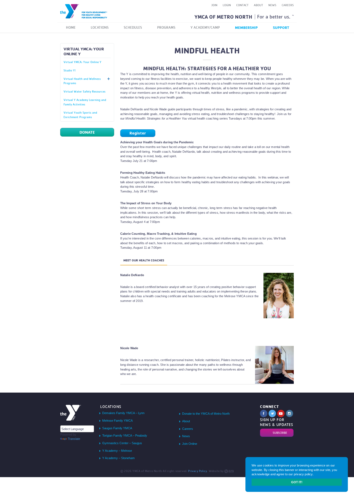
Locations (100, 27)
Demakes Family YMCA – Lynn (123, 413)
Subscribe (280, 432)
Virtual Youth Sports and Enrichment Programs (80, 115)
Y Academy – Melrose (117, 450)
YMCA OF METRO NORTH (223, 17)
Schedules (133, 27)
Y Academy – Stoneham (118, 458)
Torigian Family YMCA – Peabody (124, 435)
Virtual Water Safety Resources (85, 91)
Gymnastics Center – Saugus (122, 443)
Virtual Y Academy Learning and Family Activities (85, 102)
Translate (74, 438)
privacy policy (303, 474)
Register (137, 133)
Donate (87, 132)
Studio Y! (70, 70)
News (272, 5)
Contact (242, 5)
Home (71, 27)
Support (281, 27)
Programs (166, 27)
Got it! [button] (296, 482)
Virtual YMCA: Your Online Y (82, 62)
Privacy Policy (197, 471)
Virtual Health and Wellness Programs (82, 81)
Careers (288, 5)
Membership (246, 27)
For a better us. (275, 16)
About (258, 5)
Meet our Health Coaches (143, 260)
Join (214, 5)
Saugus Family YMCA (117, 428)
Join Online (189, 443)
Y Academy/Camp (205, 27)
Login (227, 5)
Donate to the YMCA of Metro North (206, 413)
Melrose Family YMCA (117, 420)
